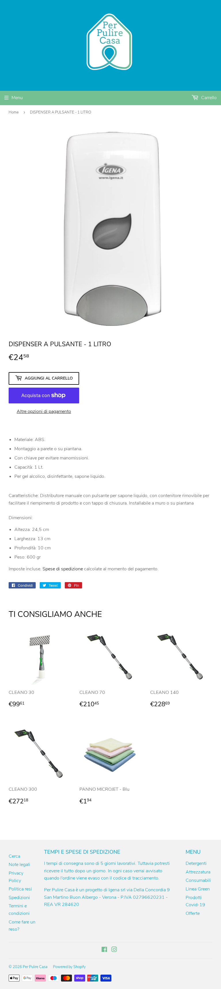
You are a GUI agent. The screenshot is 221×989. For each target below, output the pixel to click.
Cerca (14, 856)
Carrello (208, 98)
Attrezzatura (198, 872)
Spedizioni (19, 897)
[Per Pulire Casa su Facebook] (104, 950)
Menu (17, 98)
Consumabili (198, 880)
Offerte (193, 913)
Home (14, 112)
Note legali (19, 864)
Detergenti (196, 863)
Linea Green (198, 889)
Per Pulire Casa (35, 966)
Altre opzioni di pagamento (44, 411)
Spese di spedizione (63, 569)
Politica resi (20, 889)
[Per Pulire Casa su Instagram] (114, 950)
